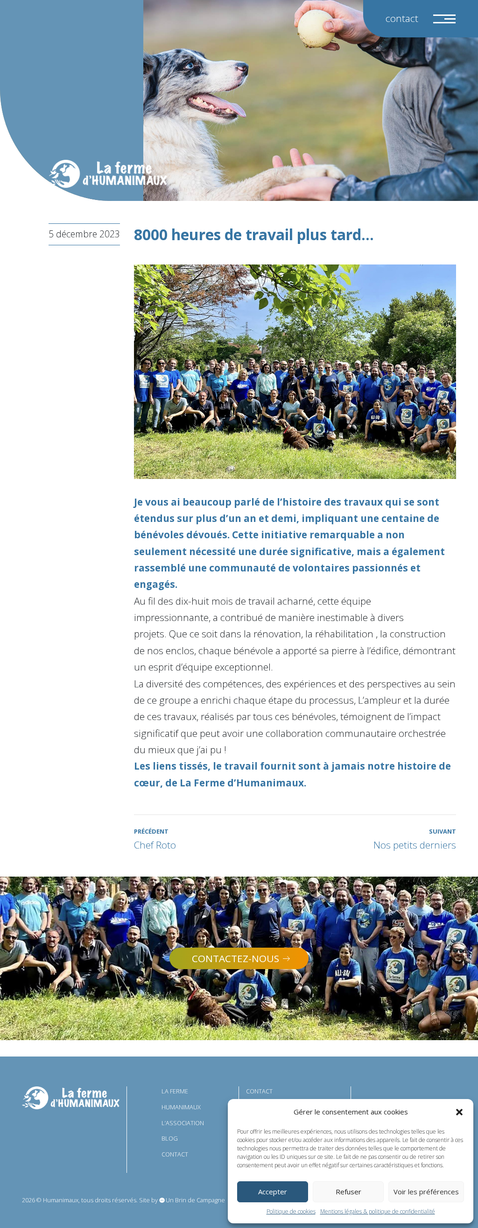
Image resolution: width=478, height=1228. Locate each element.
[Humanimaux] (107, 174)
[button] (459, 1112)
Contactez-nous (235, 958)
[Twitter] (377, 1094)
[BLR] (71, 1097)
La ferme (175, 1091)
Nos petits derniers (414, 839)
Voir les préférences (426, 1191)
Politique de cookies (291, 1211)
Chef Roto (155, 839)
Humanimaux (181, 1107)
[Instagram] (397, 1094)
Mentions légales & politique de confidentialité (377, 1211)
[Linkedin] (417, 1094)
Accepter (272, 1191)
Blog (170, 1138)
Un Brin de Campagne (195, 1200)
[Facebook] (437, 1094)
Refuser (348, 1191)
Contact (402, 18)
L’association (183, 1123)
